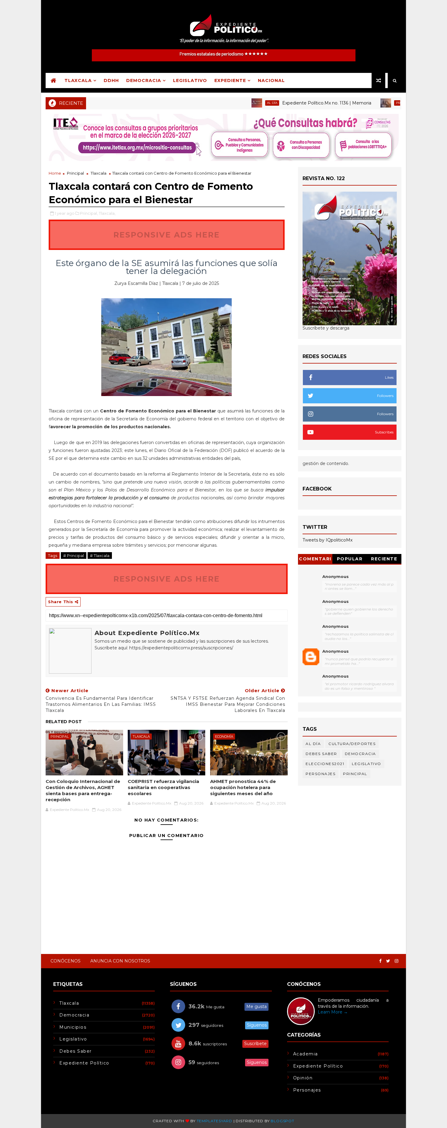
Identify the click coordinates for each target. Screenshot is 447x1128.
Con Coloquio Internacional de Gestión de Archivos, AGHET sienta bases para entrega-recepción (83, 790)
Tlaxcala (78, 80)
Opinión (303, 1078)
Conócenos (65, 961)
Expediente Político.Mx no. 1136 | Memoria (302, 103)
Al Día (248, 103)
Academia (305, 1054)
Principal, (89, 213)
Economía (224, 736)
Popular (350, 559)
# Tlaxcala (99, 555)
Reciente (384, 559)
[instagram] (396, 961)
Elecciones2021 (325, 763)
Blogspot (282, 1121)
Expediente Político (84, 1063)
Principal (380, 103)
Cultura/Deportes (352, 743)
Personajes (320, 773)
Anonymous (335, 576)
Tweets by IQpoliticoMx (327, 540)
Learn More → (333, 1012)
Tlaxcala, (107, 213)
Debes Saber (321, 753)
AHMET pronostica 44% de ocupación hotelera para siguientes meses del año (243, 787)
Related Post (64, 721)
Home (55, 173)
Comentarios (315, 560)
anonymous (335, 651)
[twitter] (388, 961)
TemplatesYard (214, 1121)
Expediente (230, 80)
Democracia (143, 80)
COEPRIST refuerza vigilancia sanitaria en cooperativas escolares (163, 787)
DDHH (111, 80)
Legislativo (190, 80)
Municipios (72, 1027)
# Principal (73, 555)
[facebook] (380, 961)
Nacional (271, 80)
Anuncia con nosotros (120, 961)
